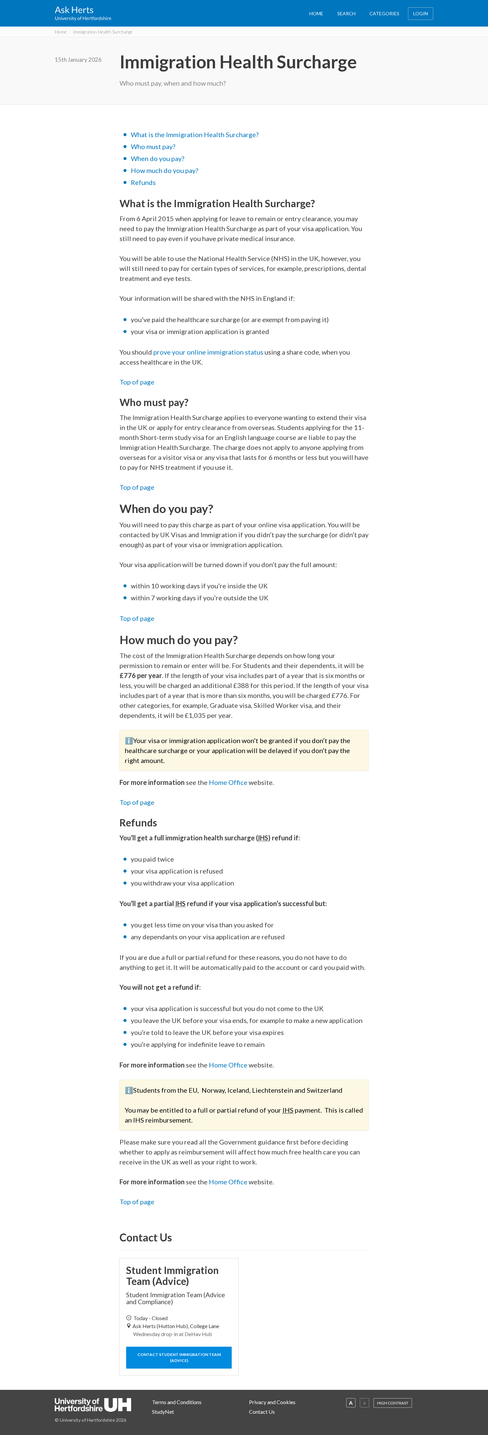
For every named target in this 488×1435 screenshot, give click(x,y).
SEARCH (346, 13)
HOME (316, 13)
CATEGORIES (384, 13)
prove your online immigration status (208, 352)
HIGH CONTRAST (392, 1402)
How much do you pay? (164, 170)
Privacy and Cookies (272, 1402)
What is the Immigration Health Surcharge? (195, 134)
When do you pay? (157, 158)
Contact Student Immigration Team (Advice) (179, 1357)
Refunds (143, 182)
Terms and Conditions (177, 1402)
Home (61, 32)
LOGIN (420, 13)
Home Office (228, 782)
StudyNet (163, 1411)
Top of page (137, 382)
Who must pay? (153, 146)
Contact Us (262, 1411)
